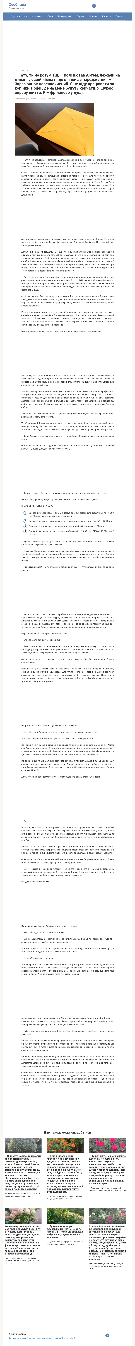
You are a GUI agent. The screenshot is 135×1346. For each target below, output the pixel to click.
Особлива (17, 4)
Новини (93, 16)
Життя (50, 16)
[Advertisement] (67, 42)
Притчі (119, 16)
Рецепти (106, 16)
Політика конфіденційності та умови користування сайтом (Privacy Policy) (42, 1338)
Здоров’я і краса (19, 16)
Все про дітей (64, 16)
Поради (80, 16)
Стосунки (37, 16)
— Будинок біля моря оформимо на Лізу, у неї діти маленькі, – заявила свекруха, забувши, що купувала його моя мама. (65, 1232)
